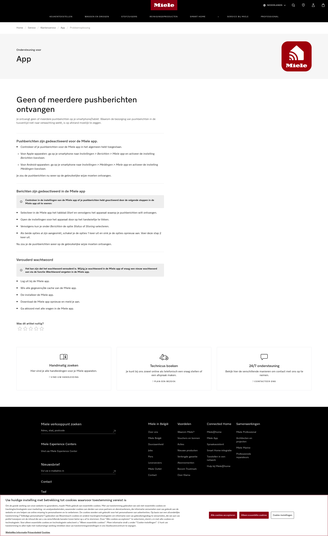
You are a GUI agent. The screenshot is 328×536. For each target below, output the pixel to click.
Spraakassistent (215, 444)
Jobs (150, 450)
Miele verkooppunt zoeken (61, 424)
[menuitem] (63, 16)
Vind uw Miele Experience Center (59, 451)
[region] (164, 515)
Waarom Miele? (185, 432)
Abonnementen (185, 463)
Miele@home (214, 432)
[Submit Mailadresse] (114, 471)
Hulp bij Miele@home (218, 466)
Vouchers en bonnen (188, 438)
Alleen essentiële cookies (254, 515)
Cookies (46, 532)
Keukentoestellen (61, 17)
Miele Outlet (155, 469)
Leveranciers (155, 463)
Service (32, 28)
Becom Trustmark (187, 469)
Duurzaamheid (155, 444)
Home (19, 28)
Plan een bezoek (165, 382)
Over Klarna (183, 475)
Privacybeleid (34, 532)
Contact (152, 475)
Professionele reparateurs (243, 456)
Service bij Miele (238, 17)
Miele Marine (243, 448)
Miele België (154, 438)
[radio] (20, 329)
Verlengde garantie (187, 457)
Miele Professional (246, 432)
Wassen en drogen (97, 17)
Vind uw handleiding (65, 377)
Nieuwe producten (187, 450)
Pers (150, 457)
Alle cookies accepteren (223, 515)
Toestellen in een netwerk (216, 458)
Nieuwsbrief (50, 464)
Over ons (153, 432)
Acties (180, 444)
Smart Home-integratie (219, 450)
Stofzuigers (129, 17)
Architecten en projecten (244, 440)
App (63, 28)
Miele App (212, 438)
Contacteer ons (265, 382)
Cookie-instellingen (282, 515)
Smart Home (198, 17)
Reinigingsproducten (164, 17)
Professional (270, 17)
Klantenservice (48, 28)
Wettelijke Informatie (16, 532)
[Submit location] (114, 431)
